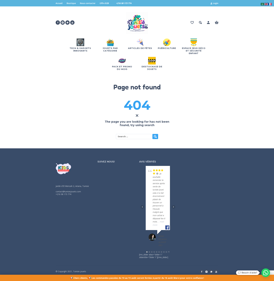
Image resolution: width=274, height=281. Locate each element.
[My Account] (208, 22)
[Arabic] (262, 3)
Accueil (59, 3)
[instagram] (63, 22)
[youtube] (72, 22)
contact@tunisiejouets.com (68, 191)
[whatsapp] (67, 22)
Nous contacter (87, 3)
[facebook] (58, 22)
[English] (266, 3)
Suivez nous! (106, 161)
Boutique (71, 3)
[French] (270, 3)
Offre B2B (104, 3)
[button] (200, 22)
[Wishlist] (192, 22)
